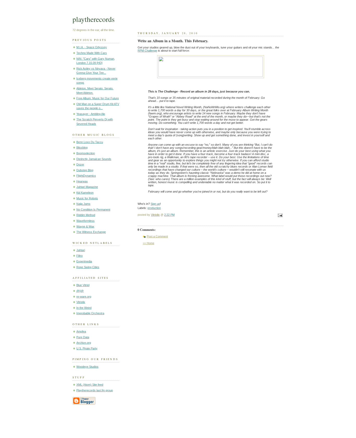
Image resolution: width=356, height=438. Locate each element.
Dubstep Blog (84, 170)
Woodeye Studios (87, 366)
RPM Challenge (147, 50)
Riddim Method (85, 215)
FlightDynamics (86, 175)
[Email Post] (279, 215)
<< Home (148, 243)
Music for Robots (87, 198)
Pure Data (82, 337)
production (154, 207)
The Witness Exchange (91, 231)
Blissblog (82, 147)
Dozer (80, 164)
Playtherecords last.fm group (94, 390)
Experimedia (84, 261)
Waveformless (85, 220)
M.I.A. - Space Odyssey (91, 47)
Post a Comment (157, 236)
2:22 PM (169, 214)
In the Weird (83, 307)
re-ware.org (83, 296)
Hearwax (82, 181)
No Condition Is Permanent (93, 209)
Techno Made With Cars (91, 52)
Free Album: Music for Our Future (97, 98)
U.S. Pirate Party (86, 348)
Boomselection (85, 153)
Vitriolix (80, 302)
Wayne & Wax (85, 226)
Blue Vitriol (82, 285)
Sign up (155, 203)
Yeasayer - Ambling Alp (90, 113)
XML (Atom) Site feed (89, 384)
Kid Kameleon (85, 192)
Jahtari (80, 250)
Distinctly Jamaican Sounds (93, 159)
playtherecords (93, 19)
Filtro (79, 255)
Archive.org (83, 342)
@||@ (80, 290)
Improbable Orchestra (90, 313)
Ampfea (81, 331)
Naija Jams (83, 203)
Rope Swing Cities (87, 267)
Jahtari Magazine (87, 186)
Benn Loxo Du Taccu (89, 142)
